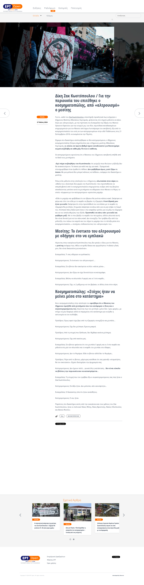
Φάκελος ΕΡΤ (51, 560)
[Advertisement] (88, 457)
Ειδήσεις (37, 8)
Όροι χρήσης (51, 563)
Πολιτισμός (76, 8)
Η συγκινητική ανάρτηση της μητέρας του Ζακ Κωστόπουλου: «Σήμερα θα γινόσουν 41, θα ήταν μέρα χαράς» (45, 525)
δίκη (62, 416)
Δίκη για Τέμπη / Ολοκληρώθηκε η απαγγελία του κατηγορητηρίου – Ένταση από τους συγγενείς (76, 530)
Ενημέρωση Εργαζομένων (56, 557)
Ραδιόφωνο (49, 9)
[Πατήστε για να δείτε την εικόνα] (72, 54)
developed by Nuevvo (118, 575)
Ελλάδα (36, 15)
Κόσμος (50, 15)
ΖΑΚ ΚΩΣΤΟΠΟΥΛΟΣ (73, 416)
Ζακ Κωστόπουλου (76, 117)
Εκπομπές (63, 8)
